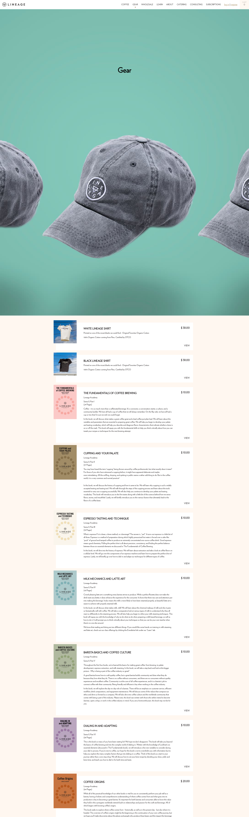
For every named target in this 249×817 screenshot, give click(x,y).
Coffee (125, 5)
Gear (135, 5)
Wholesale (147, 5)
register (234, 4)
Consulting (196, 5)
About (169, 5)
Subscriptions (213, 5)
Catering (182, 5)
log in (226, 4)
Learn (160, 5)
